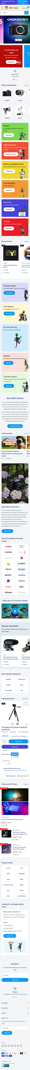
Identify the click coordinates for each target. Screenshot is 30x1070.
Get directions (10, 936)
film (21, 510)
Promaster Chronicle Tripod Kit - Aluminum (15, 728)
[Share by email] (27, 776)
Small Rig (8, 679)
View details (25, 698)
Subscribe (15, 980)
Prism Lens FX (5, 817)
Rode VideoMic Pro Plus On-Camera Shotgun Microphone (10, 658)
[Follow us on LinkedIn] (21, 1046)
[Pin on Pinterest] (21, 776)
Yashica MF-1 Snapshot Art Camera (10, 266)
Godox (21, 685)
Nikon (21, 879)
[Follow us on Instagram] (9, 1046)
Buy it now (15, 746)
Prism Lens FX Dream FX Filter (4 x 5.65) (12, 819)
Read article (7, 531)
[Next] (17, 723)
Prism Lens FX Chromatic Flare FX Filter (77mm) (19, 848)
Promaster (5, 732)
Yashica (5, 263)
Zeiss (8, 896)
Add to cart (18, 741)
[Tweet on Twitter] (24, 776)
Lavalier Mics (21, 679)
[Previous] (12, 723)
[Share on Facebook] (18, 776)
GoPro (8, 873)
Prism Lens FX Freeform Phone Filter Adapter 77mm (20, 833)
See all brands (22, 896)
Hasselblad (22, 873)
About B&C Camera (15, 426)
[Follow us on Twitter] (6, 1046)
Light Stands (8, 690)
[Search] (26, 12)
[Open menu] (2, 8)
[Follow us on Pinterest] (12, 1046)
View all (26, 85)
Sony (8, 890)
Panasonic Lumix (8, 885)
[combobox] (13, 12)
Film (21, 690)
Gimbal (8, 685)
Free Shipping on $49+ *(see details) (8, 2)
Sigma (21, 885)
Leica (8, 879)
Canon (8, 868)
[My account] (24, 8)
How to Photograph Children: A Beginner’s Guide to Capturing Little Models (12, 453)
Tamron (22, 890)
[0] (27, 8)
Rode (4, 655)
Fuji (22, 868)
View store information (21, 770)
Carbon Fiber (6, 760)
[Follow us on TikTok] (18, 1046)
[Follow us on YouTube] (15, 1046)
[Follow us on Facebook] (3, 1046)
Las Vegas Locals (23, 2)
